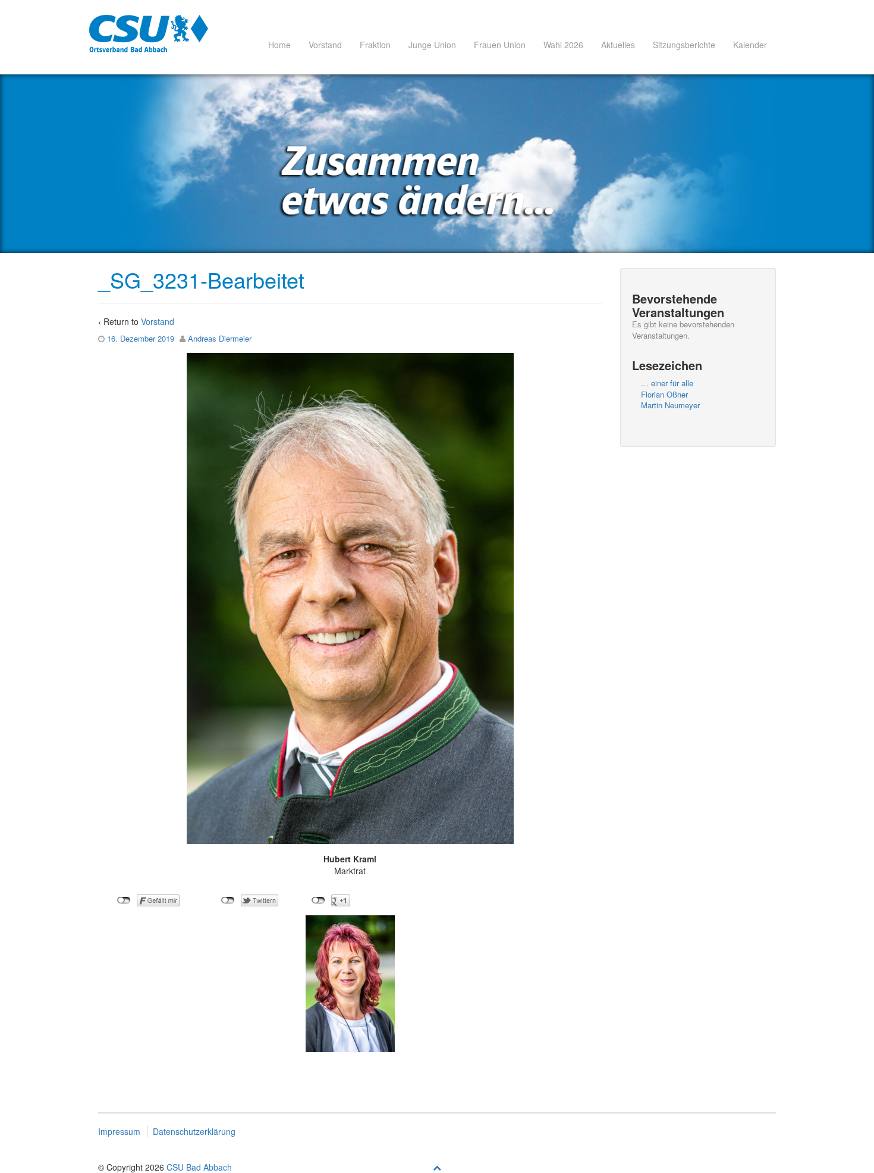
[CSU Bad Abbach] (148, 33)
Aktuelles (618, 45)
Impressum (119, 1131)
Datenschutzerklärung (194, 1131)
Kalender (750, 45)
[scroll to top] (437, 1167)
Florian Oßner (664, 394)
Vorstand (325, 45)
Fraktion (375, 45)
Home (279, 45)
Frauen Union (500, 45)
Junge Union (432, 45)
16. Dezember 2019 (140, 338)
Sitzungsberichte (684, 45)
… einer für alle (667, 383)
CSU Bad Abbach (199, 1167)
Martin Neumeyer (670, 405)
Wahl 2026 (563, 45)
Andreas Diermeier (219, 338)
